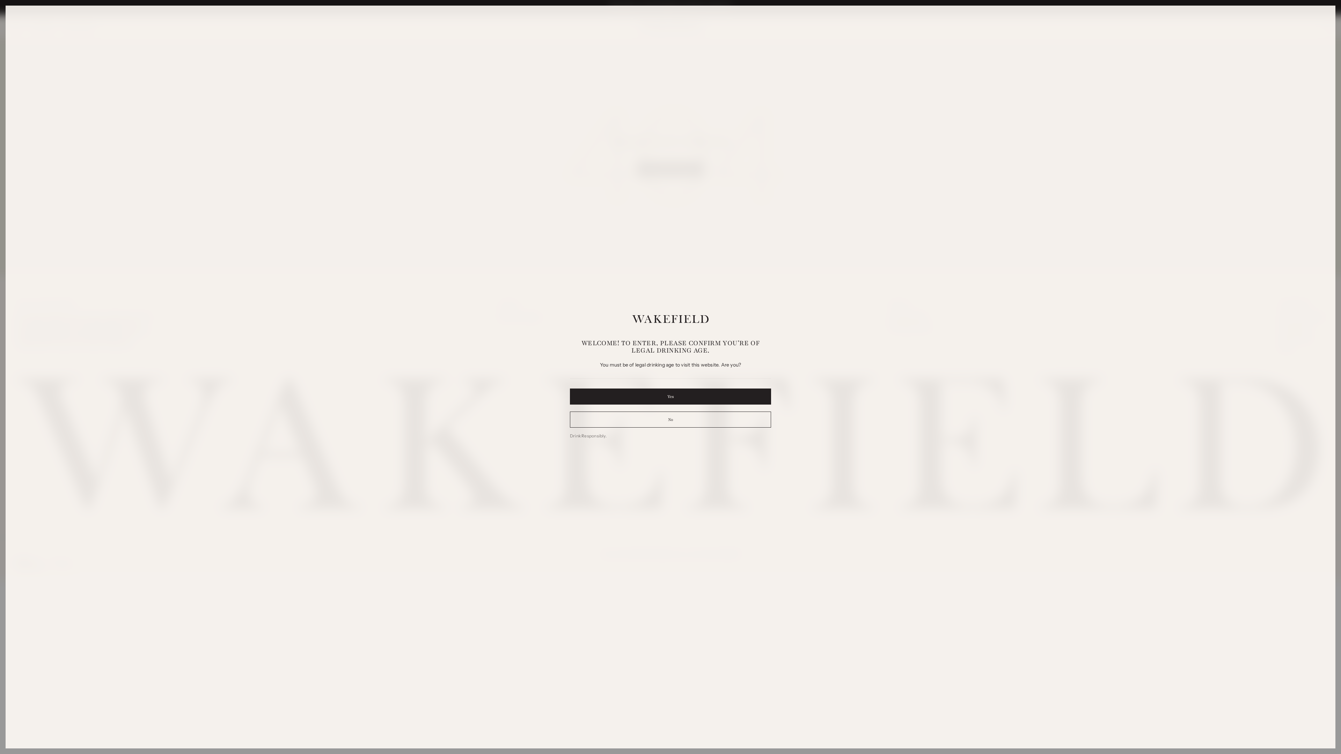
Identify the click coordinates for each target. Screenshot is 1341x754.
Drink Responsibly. (588, 435)
